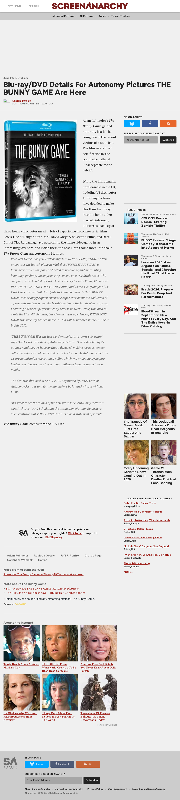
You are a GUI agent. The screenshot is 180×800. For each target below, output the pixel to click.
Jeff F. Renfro (69, 555)
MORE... (128, 572)
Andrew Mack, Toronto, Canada (143, 511)
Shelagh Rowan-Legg (137, 563)
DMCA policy (53, 537)
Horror (42, 560)
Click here (75, 533)
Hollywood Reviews (62, 16)
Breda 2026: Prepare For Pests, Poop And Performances (157, 293)
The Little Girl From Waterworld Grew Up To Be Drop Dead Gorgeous (59, 667)
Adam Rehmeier (17, 555)
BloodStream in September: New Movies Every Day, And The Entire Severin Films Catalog (158, 318)
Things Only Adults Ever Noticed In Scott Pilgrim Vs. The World (58, 716)
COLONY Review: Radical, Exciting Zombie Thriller (154, 222)
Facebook (63, 764)
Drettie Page (93, 555)
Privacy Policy (95, 789)
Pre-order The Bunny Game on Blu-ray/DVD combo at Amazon (43, 574)
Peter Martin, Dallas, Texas (140, 503)
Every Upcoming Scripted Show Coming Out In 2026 (136, 473)
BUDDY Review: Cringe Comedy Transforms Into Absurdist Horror (158, 243)
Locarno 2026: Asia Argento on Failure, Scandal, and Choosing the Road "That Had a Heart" (158, 269)
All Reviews (86, 16)
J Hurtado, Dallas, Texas (138, 528)
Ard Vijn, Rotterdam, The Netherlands (147, 520)
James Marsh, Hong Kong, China (143, 537)
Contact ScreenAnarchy (69, 789)
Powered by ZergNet (107, 725)
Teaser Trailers (120, 16)
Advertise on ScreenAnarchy (148, 789)
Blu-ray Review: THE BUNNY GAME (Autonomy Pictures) (42, 588)
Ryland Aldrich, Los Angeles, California (147, 554)
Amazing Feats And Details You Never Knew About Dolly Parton (98, 667)
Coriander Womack (20, 560)
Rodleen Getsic (44, 555)
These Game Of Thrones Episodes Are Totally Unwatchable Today (95, 716)
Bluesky (39, 764)
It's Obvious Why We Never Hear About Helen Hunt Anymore (20, 716)
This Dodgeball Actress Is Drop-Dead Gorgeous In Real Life (163, 427)
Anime (102, 16)
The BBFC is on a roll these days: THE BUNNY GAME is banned (45, 593)
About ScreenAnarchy (37, 789)
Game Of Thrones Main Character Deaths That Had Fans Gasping (163, 475)
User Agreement (117, 789)
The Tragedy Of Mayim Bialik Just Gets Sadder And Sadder (135, 429)
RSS (90, 764)
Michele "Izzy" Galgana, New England (146, 546)
